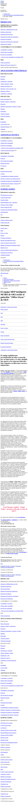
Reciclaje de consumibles (6, 54)
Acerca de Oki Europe (8, 279)
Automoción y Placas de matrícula (8, 660)
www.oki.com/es (21, 517)
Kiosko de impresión (5, 116)
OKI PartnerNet (4, 212)
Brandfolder (3, 122)
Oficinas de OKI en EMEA (7, 204)
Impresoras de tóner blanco (7, 34)
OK (1, 275)
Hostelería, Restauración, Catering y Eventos (11, 106)
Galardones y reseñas (5, 774)
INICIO (5, 278)
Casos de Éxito (4, 124)
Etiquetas (3, 79)
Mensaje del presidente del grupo (8, 240)
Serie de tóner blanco (5, 589)
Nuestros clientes (4, 200)
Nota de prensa (4, 228)
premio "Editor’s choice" (19, 391)
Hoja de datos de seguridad (7, 161)
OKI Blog (3, 324)
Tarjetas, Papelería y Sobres (7, 84)
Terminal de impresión (6, 641)
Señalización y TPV (5, 655)
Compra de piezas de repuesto (7, 150)
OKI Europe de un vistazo (6, 195)
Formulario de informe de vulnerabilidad (10, 181)
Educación (3, 104)
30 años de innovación (6, 197)
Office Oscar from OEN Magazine (14, 372)
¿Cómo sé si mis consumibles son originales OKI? (12, 57)
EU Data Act (3, 165)
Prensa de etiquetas (5, 99)
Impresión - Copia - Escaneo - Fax (8, 88)
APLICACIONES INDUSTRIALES (14, 71)
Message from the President (7, 343)
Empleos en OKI (4, 737)
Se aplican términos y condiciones (9, 519)
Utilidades (3, 129)
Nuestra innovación (5, 222)
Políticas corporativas (5, 747)
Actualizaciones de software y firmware (10, 183)
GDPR (2, 754)
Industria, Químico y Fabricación (8, 101)
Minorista (3, 109)
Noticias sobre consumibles (7, 52)
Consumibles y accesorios (6, 49)
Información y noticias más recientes (11, 280)
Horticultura (3, 111)
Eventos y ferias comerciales (7, 771)
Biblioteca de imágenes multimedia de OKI (10, 245)
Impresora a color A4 (5, 91)
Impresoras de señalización (7, 598)
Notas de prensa (7, 282)
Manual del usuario (5, 163)
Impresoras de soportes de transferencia (9, 37)
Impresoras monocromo (6, 32)
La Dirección (4, 727)
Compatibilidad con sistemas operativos (9, 176)
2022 (2, 313)
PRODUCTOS (6, 22)
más (1, 214)
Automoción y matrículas (6, 93)
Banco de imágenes (5, 335)
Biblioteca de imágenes (6, 776)
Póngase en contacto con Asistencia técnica (10, 178)
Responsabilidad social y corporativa (9, 202)
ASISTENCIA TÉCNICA (10, 135)
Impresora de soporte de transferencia (9, 591)
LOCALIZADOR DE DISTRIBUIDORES (13, 15)
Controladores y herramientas (7, 156)
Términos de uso (4, 784)
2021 (4, 283)
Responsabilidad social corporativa (8, 732)
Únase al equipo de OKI (6, 207)
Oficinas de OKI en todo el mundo (8, 730)
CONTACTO (6, 14)
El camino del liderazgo (6, 238)
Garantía (2, 173)
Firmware (3, 158)
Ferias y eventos (4, 233)
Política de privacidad (6, 786)
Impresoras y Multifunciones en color (9, 29)
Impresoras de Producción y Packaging (9, 41)
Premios (2, 235)
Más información (4, 273)
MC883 (7, 372)
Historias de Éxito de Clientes (7, 65)
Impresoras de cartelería (6, 44)
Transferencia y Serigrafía (6, 81)
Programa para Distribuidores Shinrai (9, 209)
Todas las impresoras (5, 62)
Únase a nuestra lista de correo (7, 339)
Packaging (3, 76)
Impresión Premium (5, 126)
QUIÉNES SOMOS (8, 189)
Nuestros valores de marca (6, 220)
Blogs (2, 230)
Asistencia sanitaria (5, 113)
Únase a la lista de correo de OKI (8, 243)
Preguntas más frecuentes (6, 171)
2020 (2, 320)
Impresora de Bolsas (5, 86)
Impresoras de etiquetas (6, 39)
